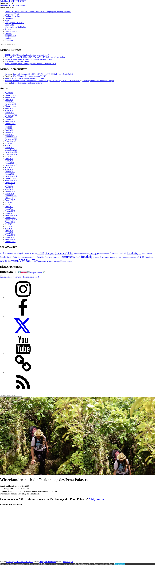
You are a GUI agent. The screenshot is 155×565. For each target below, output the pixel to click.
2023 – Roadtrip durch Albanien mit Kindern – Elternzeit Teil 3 (29, 59)
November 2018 (11, 176)
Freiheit (123, 253)
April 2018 (9, 187)
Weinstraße (57, 261)
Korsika (3, 257)
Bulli (40, 253)
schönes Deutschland (101, 257)
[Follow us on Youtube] (23, 354)
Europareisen (102, 253)
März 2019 (9, 170)
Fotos (107, 253)
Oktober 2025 (10, 95)
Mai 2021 (8, 145)
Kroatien (9, 257)
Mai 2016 (8, 229)
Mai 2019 (8, 167)
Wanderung (41, 261)
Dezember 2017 (11, 196)
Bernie (7, 74)
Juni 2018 (8, 185)
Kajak (143, 253)
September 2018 (11, 180)
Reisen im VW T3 (12, 14)
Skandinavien (113, 257)
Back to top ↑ (68, 562)
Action (3, 253)
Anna (7, 78)
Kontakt (8, 38)
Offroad (27, 257)
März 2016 (9, 233)
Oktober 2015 (10, 242)
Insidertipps (134, 253)
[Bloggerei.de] (23, 272)
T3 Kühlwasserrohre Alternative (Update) (28, 78)
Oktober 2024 (10, 106)
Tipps (7, 20)
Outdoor (33, 257)
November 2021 (11, 139)
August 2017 (10, 200)
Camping (50, 253)
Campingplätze (64, 253)
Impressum (9, 40)
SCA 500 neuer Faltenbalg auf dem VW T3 (29, 76)
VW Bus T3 (27, 260)
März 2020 (9, 161)
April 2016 (9, 231)
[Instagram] (23, 297)
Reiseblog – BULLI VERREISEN (19, 562)
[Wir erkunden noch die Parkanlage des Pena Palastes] (41, 474)
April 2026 (9, 93)
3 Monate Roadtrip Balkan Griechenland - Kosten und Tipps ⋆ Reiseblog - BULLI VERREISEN (42, 81)
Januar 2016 (9, 237)
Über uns (8, 34)
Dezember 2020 (11, 150)
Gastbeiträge (9, 18)
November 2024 (11, 104)
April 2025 (9, 100)
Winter (62, 261)
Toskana (133, 257)
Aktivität (10, 253)
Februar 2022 (10, 132)
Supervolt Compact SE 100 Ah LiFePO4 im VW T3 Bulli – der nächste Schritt (35, 57)
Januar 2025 (9, 102)
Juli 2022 (8, 126)
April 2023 (9, 117)
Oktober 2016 (10, 218)
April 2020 (9, 159)
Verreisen (13, 260)
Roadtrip (87, 256)
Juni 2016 (8, 226)
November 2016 (11, 215)
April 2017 (9, 207)
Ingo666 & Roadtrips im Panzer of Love (26, 83)
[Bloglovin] (23, 372)
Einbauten (85, 253)
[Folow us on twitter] (23, 335)
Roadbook (76, 257)
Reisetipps (66, 256)
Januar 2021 (9, 148)
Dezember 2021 (11, 137)
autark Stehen (31, 253)
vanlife (3, 261)
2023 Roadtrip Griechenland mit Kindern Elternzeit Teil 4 (27, 55)
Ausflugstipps (20, 253)
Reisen (56, 257)
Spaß (124, 257)
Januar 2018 (9, 194)
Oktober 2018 (10, 178)
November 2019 (11, 165)
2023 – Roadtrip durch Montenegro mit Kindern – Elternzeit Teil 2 (30, 64)
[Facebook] (23, 316)
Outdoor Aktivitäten (12, 16)
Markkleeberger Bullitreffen (15, 27)
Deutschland (77, 253)
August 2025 (10, 97)
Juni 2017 (8, 204)
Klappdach (149, 253)
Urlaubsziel (149, 257)
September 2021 (11, 141)
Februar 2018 (10, 191)
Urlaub (140, 256)
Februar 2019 (10, 172)
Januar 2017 (9, 213)
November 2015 (11, 239)
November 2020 (11, 152)
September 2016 (11, 220)
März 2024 (9, 111)
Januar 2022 (9, 135)
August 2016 (10, 222)
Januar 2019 (9, 174)
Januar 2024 (9, 113)
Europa (93, 253)
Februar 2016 (10, 235)
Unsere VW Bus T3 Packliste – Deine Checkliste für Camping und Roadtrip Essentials (38, 12)
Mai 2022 (8, 128)
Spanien (120, 257)
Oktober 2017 (10, 198)
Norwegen (21, 257)
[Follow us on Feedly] (23, 391)
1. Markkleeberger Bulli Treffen (17, 61)
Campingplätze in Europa (14, 23)
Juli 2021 (8, 143)
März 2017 (9, 209)
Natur (15, 257)
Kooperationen (10, 36)
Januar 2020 (9, 163)
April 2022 (9, 130)
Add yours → (96, 499)
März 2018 (9, 189)
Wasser (50, 261)
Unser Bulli (9, 25)
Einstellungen (119, 564)
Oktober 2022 (10, 124)
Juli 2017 (8, 202)
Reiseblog (41, 257)
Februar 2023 (10, 119)
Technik (8, 29)
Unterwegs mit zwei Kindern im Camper (98, 81)
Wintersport (68, 261)
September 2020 (11, 154)
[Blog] (35, 272)
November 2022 (11, 121)
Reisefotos (48, 257)
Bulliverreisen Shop (12, 31)
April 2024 (9, 108)
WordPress (51, 562)
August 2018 (10, 183)
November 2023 (11, 115)
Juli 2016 (8, 224)
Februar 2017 (10, 211)
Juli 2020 (8, 156)
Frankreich (114, 253)
